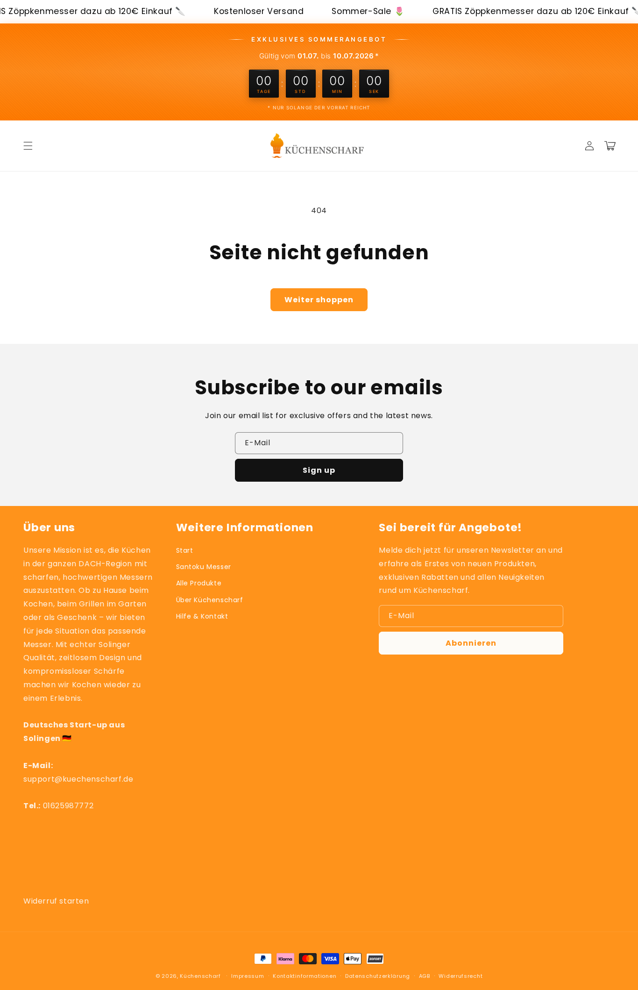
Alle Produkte (199, 583)
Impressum (247, 976)
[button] (28, 145)
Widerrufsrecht (460, 976)
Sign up (319, 470)
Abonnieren (471, 643)
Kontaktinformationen (304, 976)
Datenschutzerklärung (377, 976)
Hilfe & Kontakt (202, 616)
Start (184, 550)
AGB (424, 976)
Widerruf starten (56, 901)
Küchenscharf (200, 976)
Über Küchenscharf (209, 600)
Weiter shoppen (319, 299)
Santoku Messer (203, 566)
